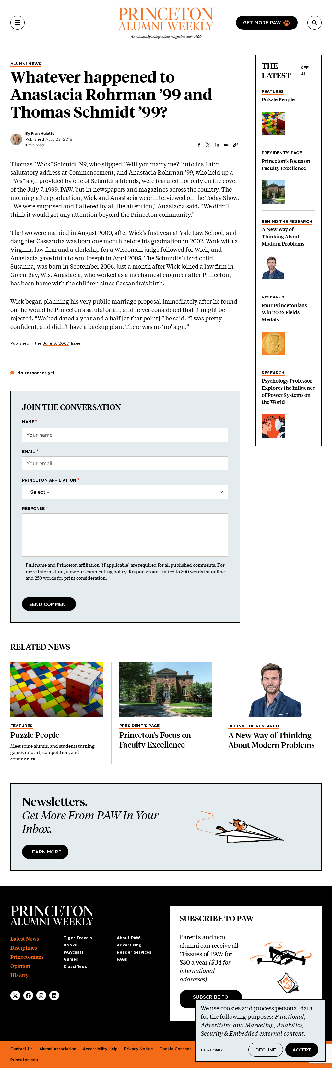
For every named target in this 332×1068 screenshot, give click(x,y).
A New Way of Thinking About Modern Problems (283, 236)
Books (70, 945)
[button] (235, 145)
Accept (301, 1050)
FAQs (122, 959)
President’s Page (282, 153)
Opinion (20, 966)
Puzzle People (278, 100)
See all (305, 71)
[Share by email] (226, 145)
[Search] (314, 23)
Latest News (24, 939)
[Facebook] (28, 996)
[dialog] (261, 1030)
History (19, 975)
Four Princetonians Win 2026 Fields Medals (284, 312)
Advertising (129, 945)
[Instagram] (41, 996)
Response (33, 509)
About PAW (128, 938)
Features (273, 92)
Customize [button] (213, 1050)
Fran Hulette (42, 133)
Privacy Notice (138, 1049)
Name (28, 422)
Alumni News (25, 64)
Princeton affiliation (49, 480)
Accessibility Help (100, 1049)
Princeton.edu (24, 1060)
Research (273, 297)
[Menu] (17, 23)
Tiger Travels (78, 938)
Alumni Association (57, 1049)
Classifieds (75, 967)
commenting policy (105, 571)
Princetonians (27, 957)
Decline (265, 1050)
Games (71, 959)
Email (28, 452)
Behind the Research (287, 222)
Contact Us (21, 1049)
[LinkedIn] (54, 996)
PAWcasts (74, 952)
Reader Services (134, 952)
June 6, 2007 (56, 343)
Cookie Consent (175, 1049)
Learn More (45, 852)
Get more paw (262, 23)
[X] (15, 996)
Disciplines (23, 948)
